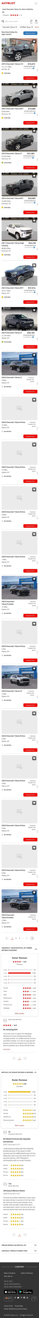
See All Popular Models (12, 1284)
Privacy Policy (19, 1306)
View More (6, 1049)
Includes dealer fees (29, 66)
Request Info (30, 78)
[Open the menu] (36, 3)
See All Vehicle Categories (13, 1287)
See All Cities (8, 1281)
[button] (31, 21)
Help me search (30, 33)
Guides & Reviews (27, 1273)
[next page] (32, 938)
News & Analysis (9, 1273)
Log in (35, 1299)
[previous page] (6, 938)
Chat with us (8, 1276)
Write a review (19, 1013)
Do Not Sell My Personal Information (15, 1309)
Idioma (10, 1298)
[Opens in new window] (10, 1292)
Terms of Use (8, 1306)
